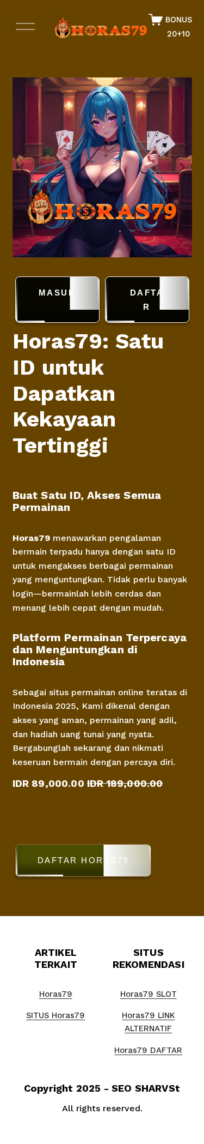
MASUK (57, 292)
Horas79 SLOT (148, 994)
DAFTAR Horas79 (83, 860)
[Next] (175, 167)
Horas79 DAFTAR (148, 1050)
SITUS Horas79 (55, 1015)
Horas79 (31, 538)
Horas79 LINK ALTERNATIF (148, 1021)
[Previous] (28, 167)
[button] (102, 862)
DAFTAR (147, 299)
